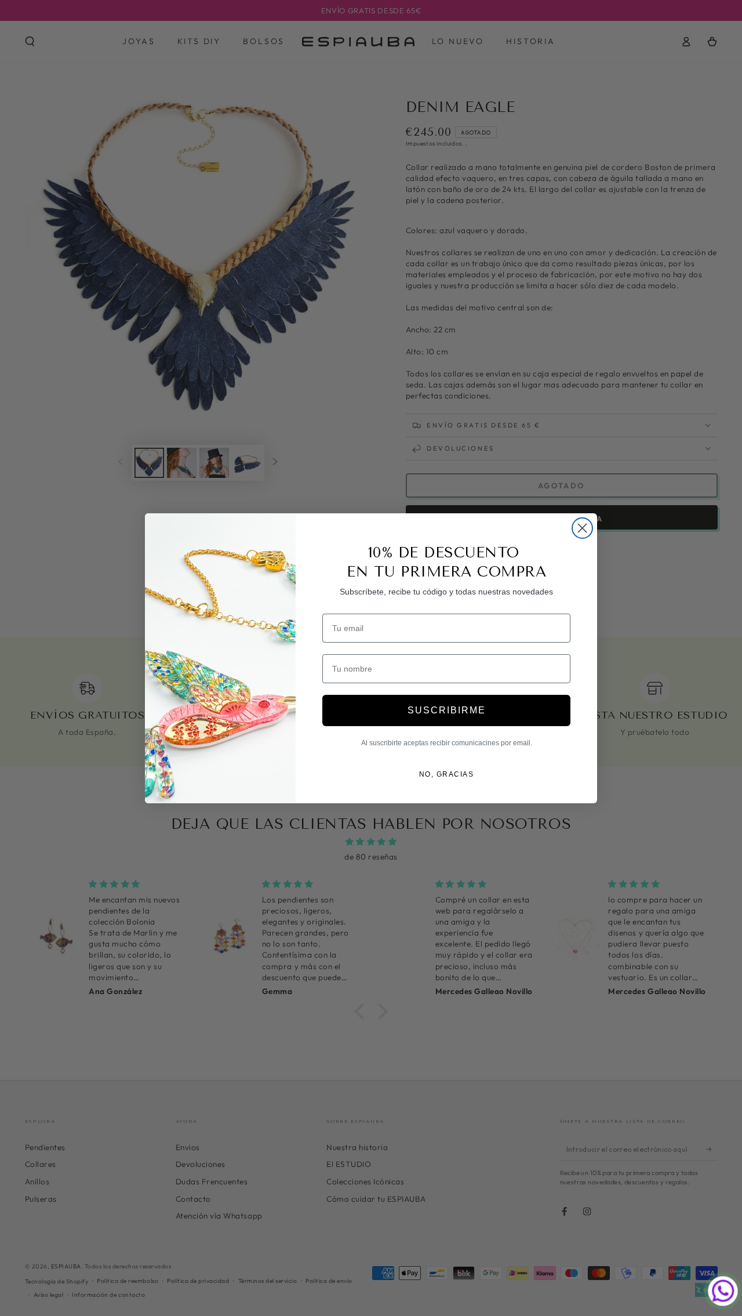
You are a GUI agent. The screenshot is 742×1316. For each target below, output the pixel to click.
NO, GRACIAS (446, 774)
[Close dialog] (582, 528)
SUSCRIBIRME (447, 710)
